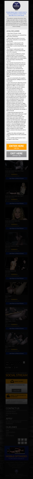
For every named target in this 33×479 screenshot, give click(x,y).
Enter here (16, 146)
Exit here (16, 154)
